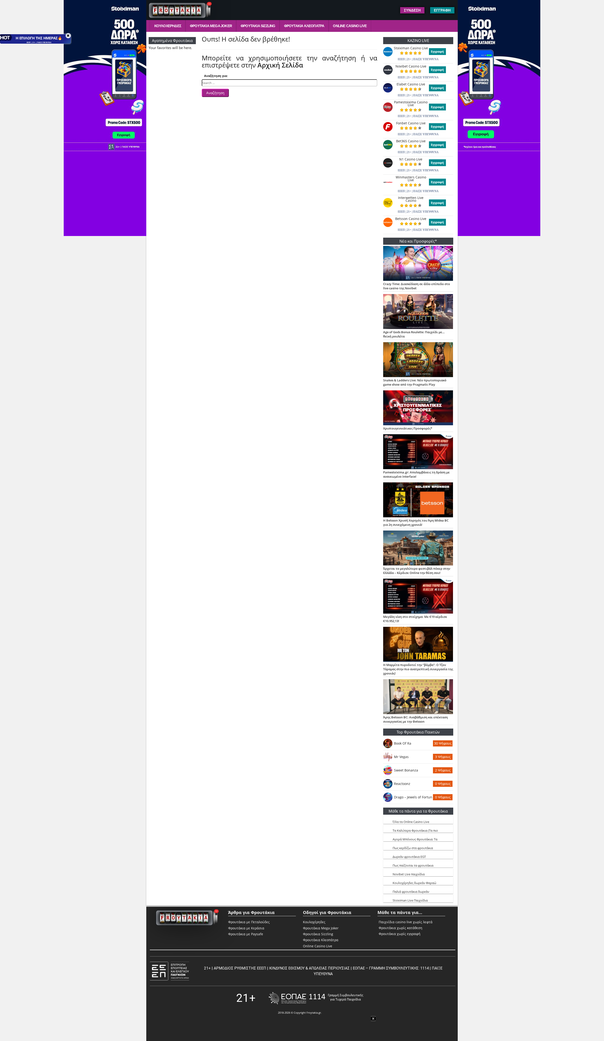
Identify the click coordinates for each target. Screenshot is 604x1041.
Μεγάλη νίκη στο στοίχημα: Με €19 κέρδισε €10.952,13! (415, 619)
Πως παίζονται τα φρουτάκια (413, 865)
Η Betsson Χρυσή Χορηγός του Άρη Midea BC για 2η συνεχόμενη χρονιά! (416, 522)
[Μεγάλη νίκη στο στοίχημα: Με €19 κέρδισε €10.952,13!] (418, 597)
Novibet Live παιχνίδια (409, 874)
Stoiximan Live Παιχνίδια (410, 900)
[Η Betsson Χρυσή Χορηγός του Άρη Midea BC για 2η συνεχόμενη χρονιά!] (418, 500)
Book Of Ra (402, 743)
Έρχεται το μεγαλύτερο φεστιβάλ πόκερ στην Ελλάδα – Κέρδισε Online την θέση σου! (416, 570)
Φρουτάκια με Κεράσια (246, 928)
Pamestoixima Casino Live (411, 103)
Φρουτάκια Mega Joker (211, 26)
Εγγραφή (437, 51)
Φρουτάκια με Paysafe (245, 934)
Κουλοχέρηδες (167, 26)
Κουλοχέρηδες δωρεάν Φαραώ (414, 883)
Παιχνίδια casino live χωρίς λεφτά (405, 922)
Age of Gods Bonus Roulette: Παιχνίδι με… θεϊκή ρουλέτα (414, 334)
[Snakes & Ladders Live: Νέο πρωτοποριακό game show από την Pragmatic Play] (418, 360)
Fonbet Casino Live (411, 123)
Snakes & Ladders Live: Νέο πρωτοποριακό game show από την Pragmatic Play (414, 382)
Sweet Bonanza (406, 770)
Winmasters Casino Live (411, 178)
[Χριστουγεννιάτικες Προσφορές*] (418, 408)
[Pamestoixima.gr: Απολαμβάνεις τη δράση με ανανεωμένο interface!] (418, 452)
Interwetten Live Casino (411, 199)
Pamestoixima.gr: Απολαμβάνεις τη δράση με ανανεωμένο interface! (416, 474)
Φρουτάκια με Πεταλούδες (249, 922)
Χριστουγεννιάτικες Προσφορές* (407, 428)
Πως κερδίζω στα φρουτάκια (413, 848)
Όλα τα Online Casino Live (411, 822)
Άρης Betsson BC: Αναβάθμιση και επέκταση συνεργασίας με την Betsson (415, 719)
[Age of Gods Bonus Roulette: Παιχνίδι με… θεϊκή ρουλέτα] (418, 312)
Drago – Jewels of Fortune (413, 797)
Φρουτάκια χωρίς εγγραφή (399, 934)
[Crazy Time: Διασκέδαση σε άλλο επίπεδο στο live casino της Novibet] (418, 264)
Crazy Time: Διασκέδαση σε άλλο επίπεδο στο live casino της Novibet (416, 286)
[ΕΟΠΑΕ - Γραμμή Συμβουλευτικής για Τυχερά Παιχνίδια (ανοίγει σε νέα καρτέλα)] (316, 998)
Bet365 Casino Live (411, 141)
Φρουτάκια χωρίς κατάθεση (400, 928)
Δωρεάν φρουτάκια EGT (409, 857)
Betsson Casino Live (410, 218)
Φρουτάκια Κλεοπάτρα (304, 26)
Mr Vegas (401, 756)
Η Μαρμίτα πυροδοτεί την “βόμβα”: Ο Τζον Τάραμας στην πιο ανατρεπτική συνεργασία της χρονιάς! (418, 669)
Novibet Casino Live (410, 66)
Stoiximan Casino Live (411, 48)
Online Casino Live (350, 26)
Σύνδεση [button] (412, 10)
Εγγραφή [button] (442, 10)
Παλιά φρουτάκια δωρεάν (411, 891)
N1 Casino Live (410, 159)
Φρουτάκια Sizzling (258, 26)
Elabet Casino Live (411, 84)
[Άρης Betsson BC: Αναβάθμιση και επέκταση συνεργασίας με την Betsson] (418, 697)
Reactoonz (402, 783)
